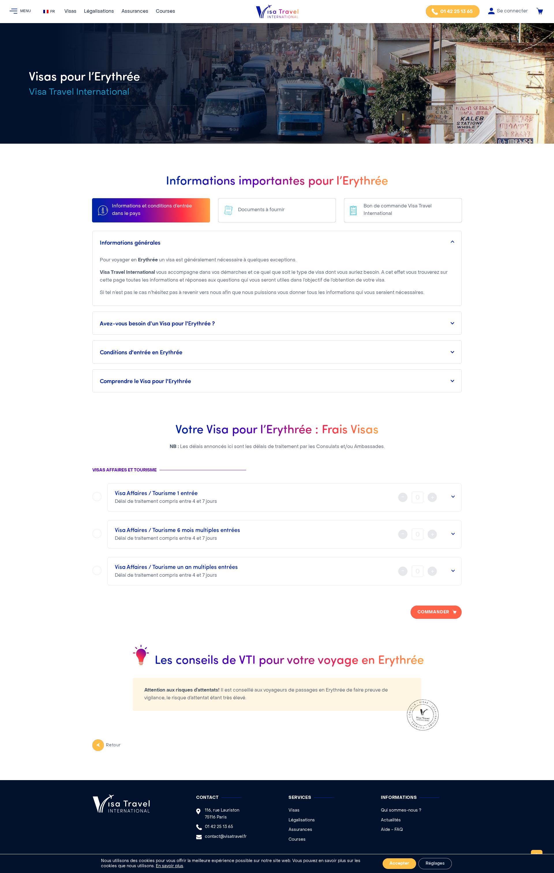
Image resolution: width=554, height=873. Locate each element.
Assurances (134, 11)
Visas (70, 11)
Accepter (399, 863)
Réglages (435, 863)
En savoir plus (169, 866)
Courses (165, 11)
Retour (113, 745)
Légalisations (99, 11)
